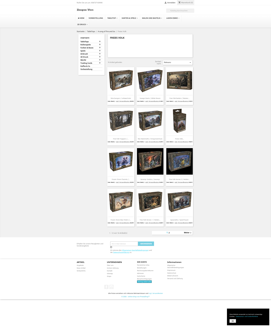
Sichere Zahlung (113, 268)
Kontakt (109, 271)
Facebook (106, 287)
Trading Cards (86, 63)
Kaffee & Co (85, 66)
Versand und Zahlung (175, 278)
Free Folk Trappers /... (121, 139)
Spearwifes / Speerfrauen (179, 220)
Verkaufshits (81, 271)
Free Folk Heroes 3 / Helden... (179, 179)
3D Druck (84, 57)
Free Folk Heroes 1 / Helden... (150, 220)
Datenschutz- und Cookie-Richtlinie (247, 316)
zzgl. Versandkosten (123, 101)
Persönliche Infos (143, 265)
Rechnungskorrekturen (145, 271)
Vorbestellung (86, 69)
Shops (109, 276)
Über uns (110, 265)
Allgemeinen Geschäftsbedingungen (135, 250)
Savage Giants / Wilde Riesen (150, 98)
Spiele (82, 51)
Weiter (188, 233)
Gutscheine (141, 276)
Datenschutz (171, 273)
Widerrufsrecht (172, 276)
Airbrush (84, 54)
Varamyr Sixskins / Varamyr (150, 179)
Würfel (83, 60)
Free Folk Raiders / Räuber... (179, 98)
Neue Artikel (81, 268)
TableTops (84, 42)
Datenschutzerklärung (121, 252)
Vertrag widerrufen (144, 282)
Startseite (84, 38)
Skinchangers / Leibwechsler (121, 98)
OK (233, 321)
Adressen (140, 273)
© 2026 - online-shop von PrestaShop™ (135, 296)
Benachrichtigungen (144, 279)
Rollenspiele (85, 45)
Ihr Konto (142, 262)
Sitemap (110, 273)
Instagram (111, 287)
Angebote (80, 265)
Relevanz (177, 62)
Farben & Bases (86, 48)
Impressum (171, 270)
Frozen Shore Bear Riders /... (121, 220)
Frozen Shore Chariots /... (121, 179)
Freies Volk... (179, 139)
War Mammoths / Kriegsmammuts (150, 139)
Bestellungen (142, 268)
